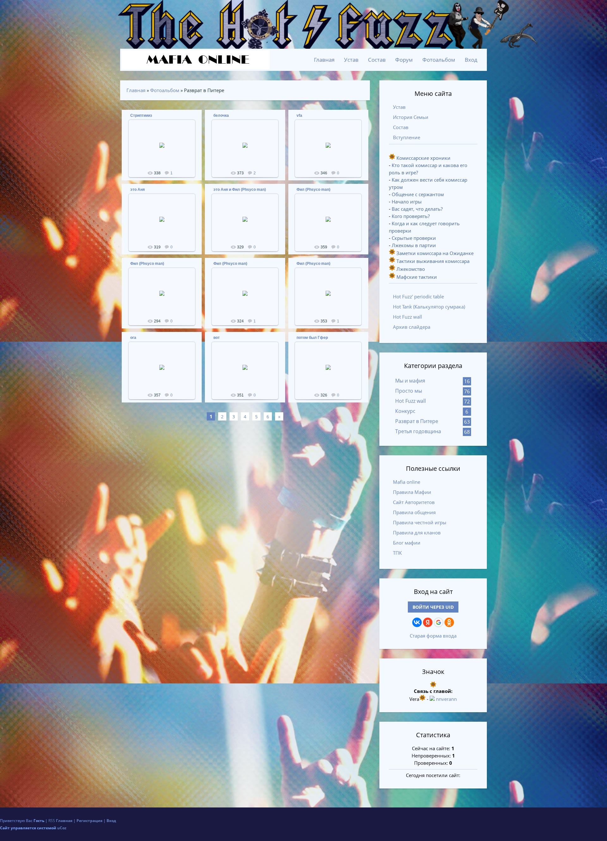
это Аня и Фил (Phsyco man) (239, 189)
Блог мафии (406, 542)
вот (216, 337)
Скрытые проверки (414, 238)
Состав (400, 127)
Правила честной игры (419, 522)
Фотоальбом (164, 90)
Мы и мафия (410, 380)
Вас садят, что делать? (417, 209)
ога (133, 337)
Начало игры (407, 201)
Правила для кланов (417, 532)
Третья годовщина (418, 431)
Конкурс (405, 411)
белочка (221, 115)
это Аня (137, 189)
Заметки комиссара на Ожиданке (434, 253)
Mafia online (406, 482)
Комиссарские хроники (423, 158)
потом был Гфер (312, 337)
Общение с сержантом (418, 194)
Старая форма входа (433, 635)
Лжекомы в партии (414, 245)
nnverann (446, 699)
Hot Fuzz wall (407, 317)
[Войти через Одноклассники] (449, 622)
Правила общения (414, 512)
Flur (164, 152)
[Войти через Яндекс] (427, 622)
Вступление (406, 137)
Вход (471, 60)
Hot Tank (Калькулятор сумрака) (429, 306)
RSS (51, 820)
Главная (135, 90)
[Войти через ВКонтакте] (417, 622)
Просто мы (408, 390)
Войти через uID (433, 607)
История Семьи (410, 117)
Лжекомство (410, 269)
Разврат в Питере (416, 421)
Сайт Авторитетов (414, 502)
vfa (299, 115)
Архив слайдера (411, 327)
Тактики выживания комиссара (432, 261)
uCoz (61, 828)
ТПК (397, 553)
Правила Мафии (412, 492)
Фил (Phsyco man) (313, 189)
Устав (399, 107)
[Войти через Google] (438, 622)
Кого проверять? (411, 216)
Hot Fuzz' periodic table (418, 296)
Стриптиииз (141, 115)
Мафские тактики (416, 277)
